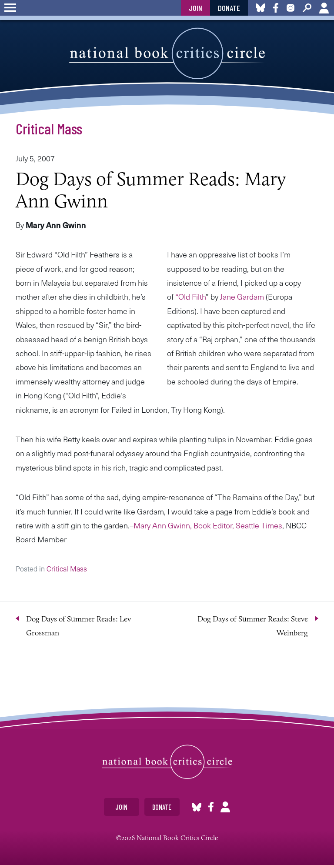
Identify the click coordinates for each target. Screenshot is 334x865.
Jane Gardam (243, 296)
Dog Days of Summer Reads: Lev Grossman (78, 626)
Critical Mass (49, 128)
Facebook (211, 807)
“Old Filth (190, 296)
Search (307, 8)
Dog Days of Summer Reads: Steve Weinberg (252, 626)
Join (195, 8)
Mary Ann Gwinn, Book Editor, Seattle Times (208, 525)
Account (324, 8)
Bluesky (196, 807)
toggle (10, 8)
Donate (229, 8)
